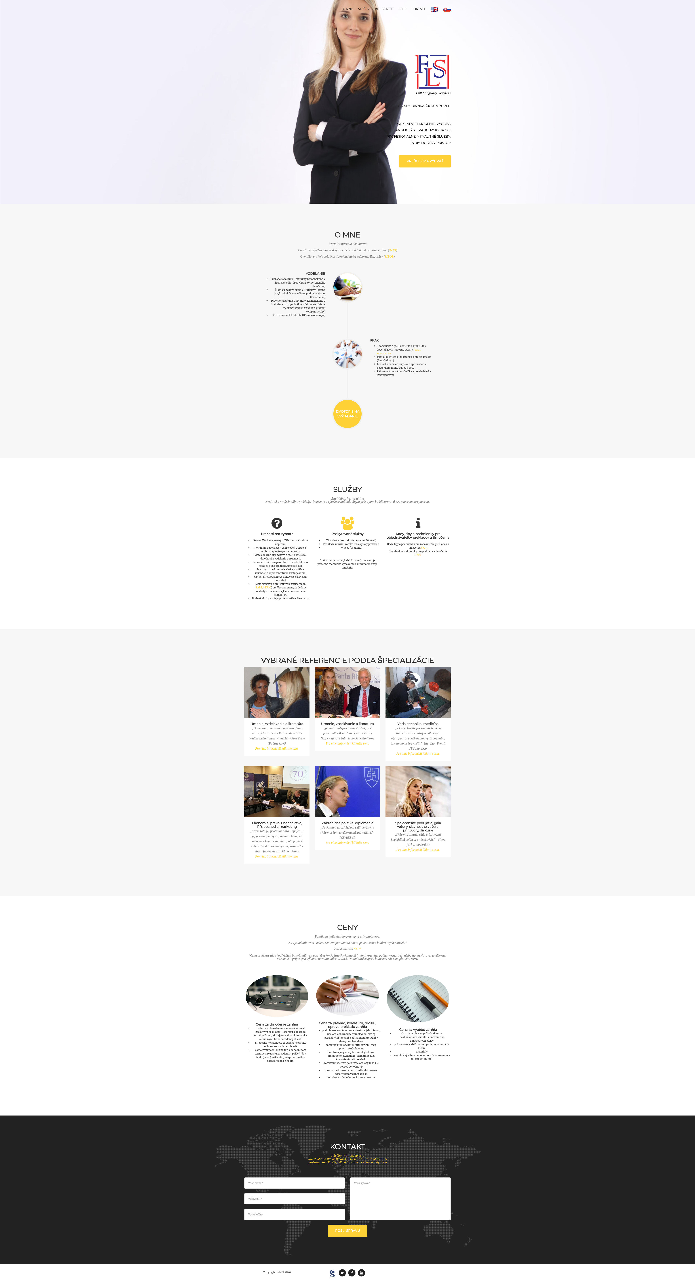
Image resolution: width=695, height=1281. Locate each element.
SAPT (392, 250)
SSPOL (389, 256)
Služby (364, 9)
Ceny (402, 9)
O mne (348, 9)
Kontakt (418, 9)
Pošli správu (347, 1231)
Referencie (384, 9)
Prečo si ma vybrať (425, 161)
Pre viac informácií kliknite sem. (277, 748)
